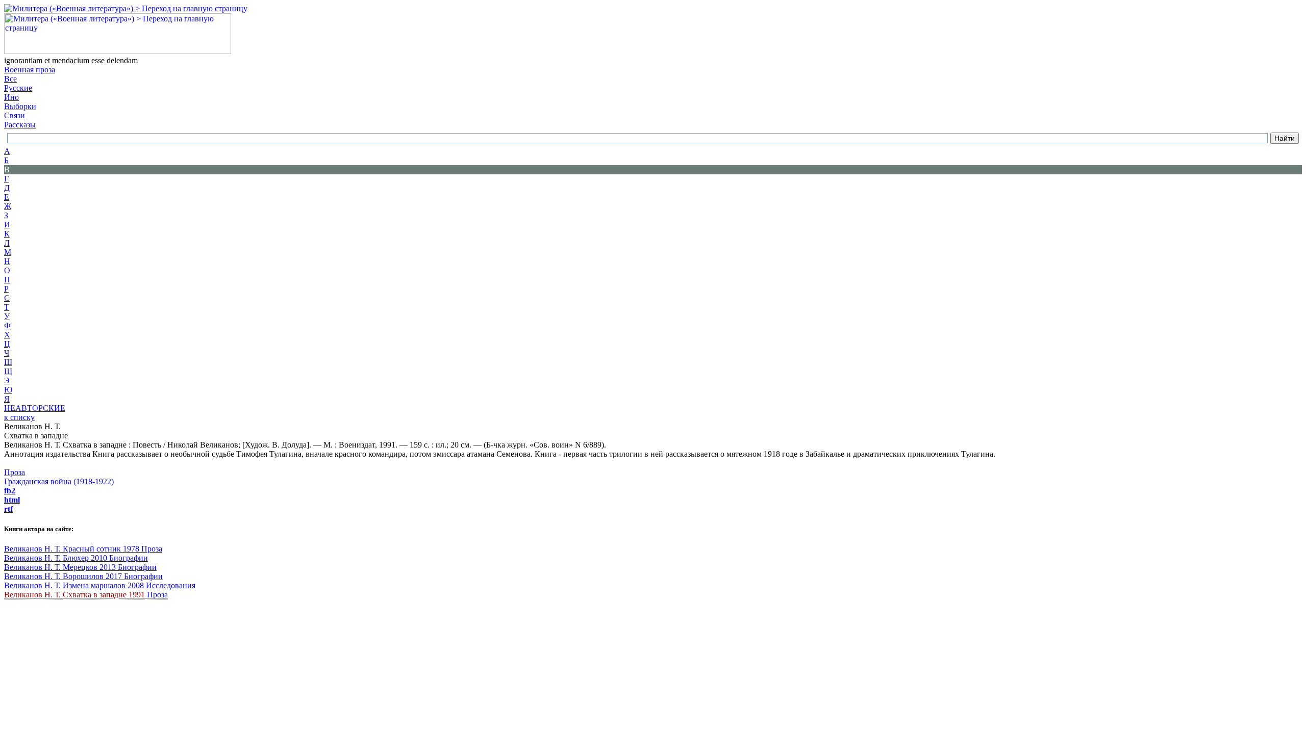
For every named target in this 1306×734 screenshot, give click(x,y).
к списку (19, 417)
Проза (14, 472)
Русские (18, 88)
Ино (11, 97)
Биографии (128, 558)
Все (10, 78)
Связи (14, 115)
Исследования (170, 585)
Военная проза (29, 69)
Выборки (20, 106)
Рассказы (20, 124)
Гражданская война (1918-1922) (59, 481)
